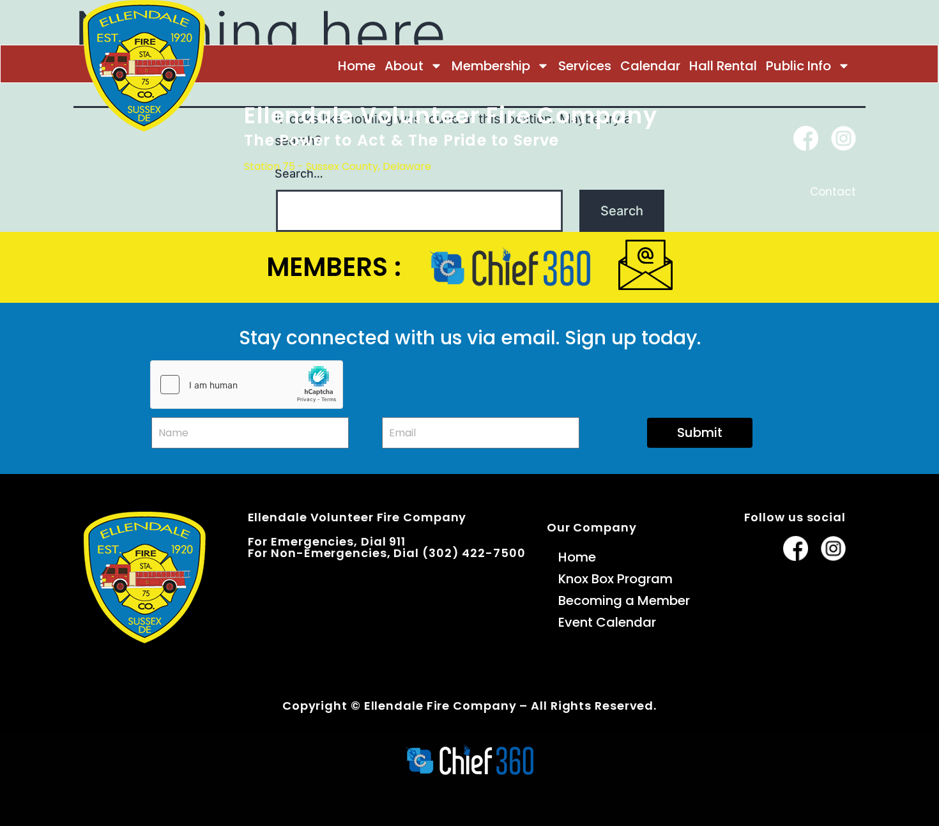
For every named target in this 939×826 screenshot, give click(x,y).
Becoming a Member (624, 600)
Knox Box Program (615, 579)
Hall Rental (723, 66)
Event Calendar (607, 622)
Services (584, 66)
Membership (491, 66)
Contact (833, 191)
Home (357, 66)
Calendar (650, 66)
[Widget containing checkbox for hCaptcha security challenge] (246, 384)
